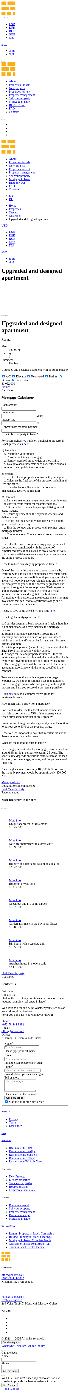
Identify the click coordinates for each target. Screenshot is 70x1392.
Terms (12, 1122)
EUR (12, 27)
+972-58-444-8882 (12, 1024)
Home (12, 205)
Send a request (11, 1342)
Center (13, 212)
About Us (5, 1112)
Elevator (21, 376)
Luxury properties (19, 1179)
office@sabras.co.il (12, 1031)
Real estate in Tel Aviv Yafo (25, 1161)
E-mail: (5, 1027)
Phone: (5, 1021)
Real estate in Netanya (22, 1158)
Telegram (20, 1345)
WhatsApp (7, 1345)
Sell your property (19, 98)
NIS (11, 37)
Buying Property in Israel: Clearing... (30, 1236)
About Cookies (10, 1388)
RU (11, 199)
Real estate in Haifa (20, 1147)
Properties (15, 209)
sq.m (12, 50)
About (12, 81)
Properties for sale (19, 84)
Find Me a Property (12, 789)
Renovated (37, 376)
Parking (53, 376)
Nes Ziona (15, 215)
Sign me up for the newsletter (26, 1101)
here (26, 444)
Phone (8, 1066)
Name (8, 1043)
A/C (8, 376)
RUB (12, 31)
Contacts (14, 111)
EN (11, 195)
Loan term (7, 412)
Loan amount (9, 404)
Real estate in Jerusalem (23, 1154)
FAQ (12, 108)
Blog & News (17, 105)
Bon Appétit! (9, 1385)
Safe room (22, 380)
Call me (32, 1345)
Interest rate (8, 419)
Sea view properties (20, 1183)
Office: (5, 1034)
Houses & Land (18, 1186)
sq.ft (11, 54)
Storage (5, 380)
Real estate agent (19, 1205)
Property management (22, 95)
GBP (12, 34)
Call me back (10, 1371)
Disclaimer (15, 1125)
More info (15, 820)
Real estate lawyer (19, 1215)
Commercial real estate (22, 1190)
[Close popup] (2, 1350)
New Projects (17, 1176)
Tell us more (11, 1077)
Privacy (13, 1119)
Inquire (5, 387)
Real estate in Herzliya (22, 1151)
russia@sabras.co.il (12, 1296)
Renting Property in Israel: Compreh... (31, 1233)
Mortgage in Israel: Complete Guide (30, 1240)
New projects (17, 88)
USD (12, 24)
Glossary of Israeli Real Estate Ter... (30, 1243)
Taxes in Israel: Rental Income (27, 1247)
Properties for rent (19, 91)
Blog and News (8, 1226)
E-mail (9, 1055)
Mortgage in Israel (19, 101)
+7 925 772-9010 (11, 1300)
